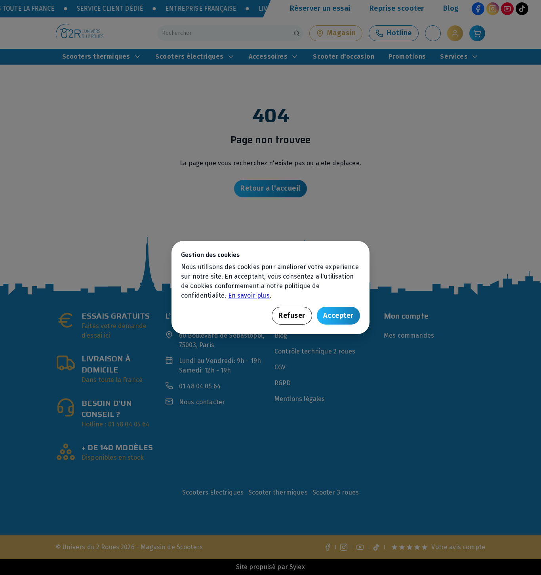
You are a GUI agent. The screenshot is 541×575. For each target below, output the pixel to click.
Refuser (291, 315)
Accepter (338, 315)
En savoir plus (249, 295)
